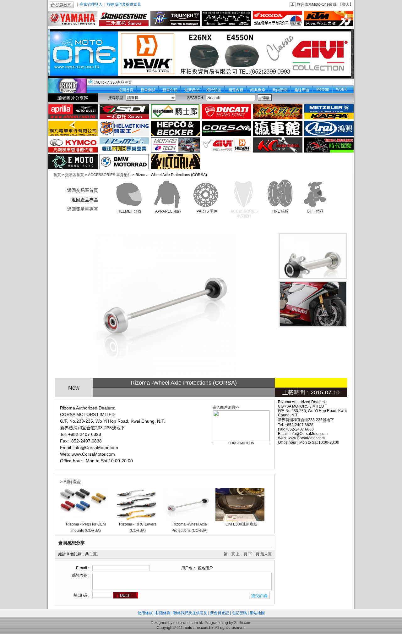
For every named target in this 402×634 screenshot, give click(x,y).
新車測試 (147, 90)
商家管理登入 (91, 4)
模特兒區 (213, 90)
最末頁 (266, 554)
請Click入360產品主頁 (113, 82)
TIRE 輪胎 (280, 211)
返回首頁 (125, 90)
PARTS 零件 (207, 211)
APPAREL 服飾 (168, 211)
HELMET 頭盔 (129, 211)
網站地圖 (257, 613)
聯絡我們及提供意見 (124, 4)
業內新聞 (279, 90)
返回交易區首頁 (82, 190)
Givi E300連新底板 (241, 524)
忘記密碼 (239, 613)
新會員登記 (219, 613)
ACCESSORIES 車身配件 (109, 175)
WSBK (341, 89)
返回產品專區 (85, 199)
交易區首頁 (74, 175)
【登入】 (345, 4)
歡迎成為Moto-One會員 (316, 4)
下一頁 (253, 554)
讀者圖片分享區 (72, 98)
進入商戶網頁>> (226, 407)
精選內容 (235, 90)
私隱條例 (163, 613)
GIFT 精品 (315, 211)
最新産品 (191, 90)
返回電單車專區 (82, 209)
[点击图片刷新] (125, 595)
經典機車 (257, 90)
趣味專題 (301, 90)
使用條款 (145, 613)
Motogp (322, 89)
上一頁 (241, 554)
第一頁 (229, 554)
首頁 (57, 175)
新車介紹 (169, 90)
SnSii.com (242, 622)
